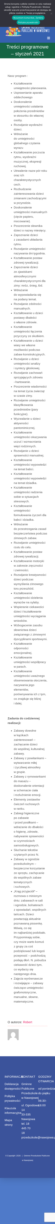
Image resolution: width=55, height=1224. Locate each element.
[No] (51, 13)
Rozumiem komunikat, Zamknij (28, 18)
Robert (27, 1022)
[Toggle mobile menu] (48, 38)
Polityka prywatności (28, 22)
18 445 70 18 (26, 1128)
